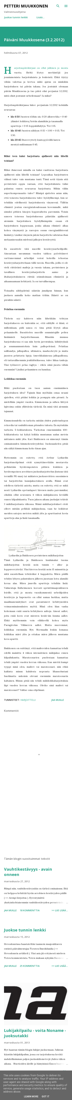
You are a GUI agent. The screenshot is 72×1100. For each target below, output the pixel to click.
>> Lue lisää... (60, 910)
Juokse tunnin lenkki (16, 17)
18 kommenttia (30, 910)
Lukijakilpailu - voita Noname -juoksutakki (35, 1033)
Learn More (31, 1096)
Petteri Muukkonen (26, 6)
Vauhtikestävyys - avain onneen (28, 871)
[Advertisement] (36, 823)
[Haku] (58, 6)
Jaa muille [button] (57, 699)
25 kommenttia (30, 965)
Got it (45, 1096)
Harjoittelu (28, 699)
